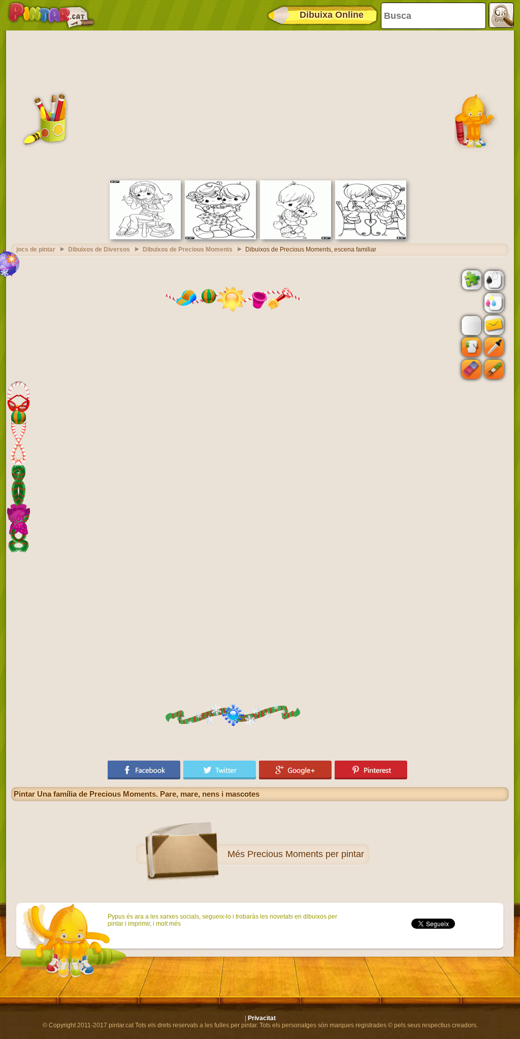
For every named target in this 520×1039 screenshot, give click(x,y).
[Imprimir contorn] (493, 279)
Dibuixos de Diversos (99, 249)
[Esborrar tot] (470, 302)
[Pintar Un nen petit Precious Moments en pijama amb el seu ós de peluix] (295, 237)
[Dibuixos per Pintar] (51, 15)
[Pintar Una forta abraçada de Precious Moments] (220, 237)
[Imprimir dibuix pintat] (493, 302)
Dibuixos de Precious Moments (188, 249)
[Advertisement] (260, 104)
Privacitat (262, 1018)
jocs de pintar (35, 249)
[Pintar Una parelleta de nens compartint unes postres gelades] (370, 237)
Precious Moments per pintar (305, 854)
